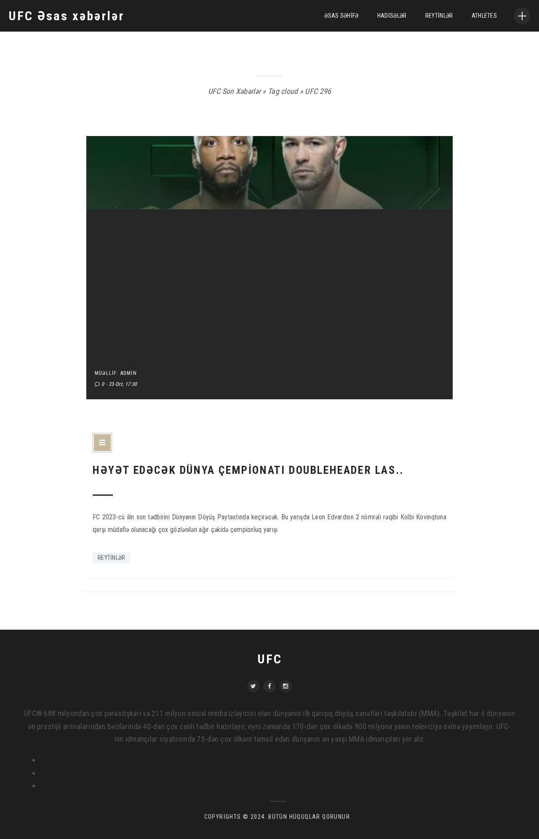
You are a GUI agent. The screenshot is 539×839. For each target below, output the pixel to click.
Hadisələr (392, 15)
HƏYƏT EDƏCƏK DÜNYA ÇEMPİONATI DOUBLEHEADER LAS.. (248, 470)
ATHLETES (484, 15)
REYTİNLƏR (439, 15)
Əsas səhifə (341, 15)
